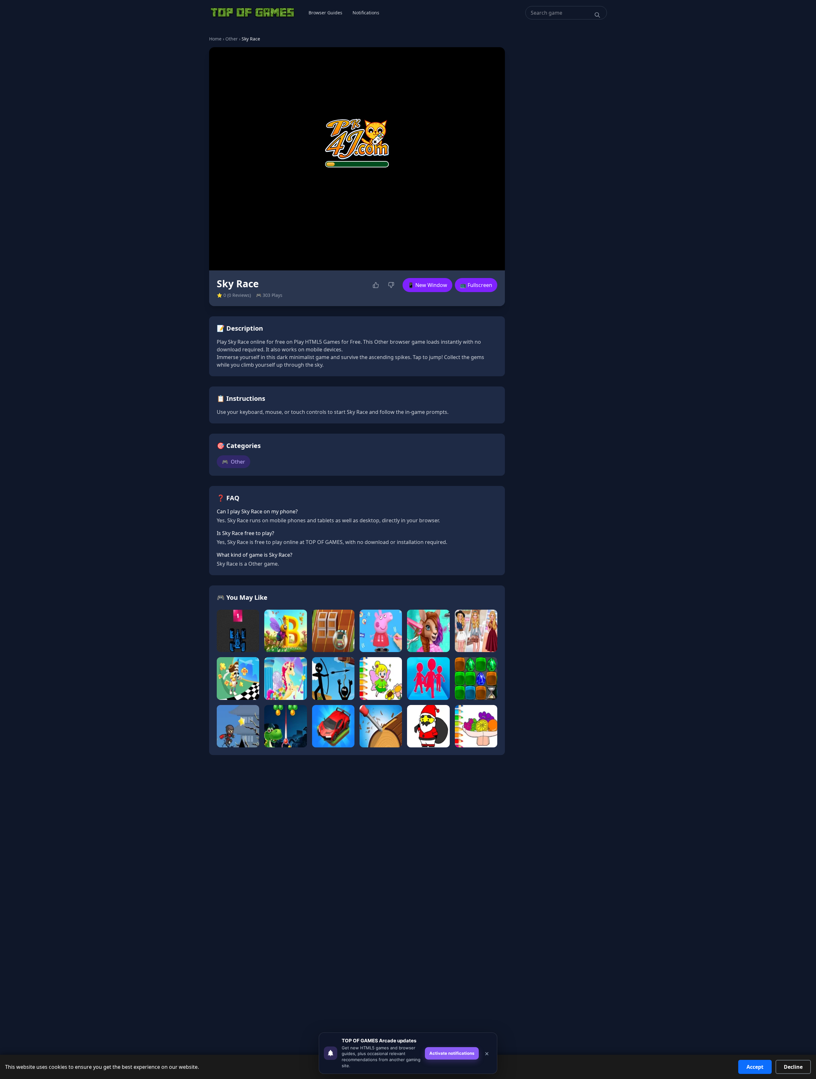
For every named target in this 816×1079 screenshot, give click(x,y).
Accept (755, 1066)
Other (231, 39)
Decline (793, 1066)
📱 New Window (427, 285)
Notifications (366, 13)
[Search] (597, 15)
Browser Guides (325, 13)
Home (215, 39)
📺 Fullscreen (476, 285)
